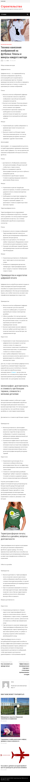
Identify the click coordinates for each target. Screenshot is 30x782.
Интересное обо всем (6, 44)
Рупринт (14, 372)
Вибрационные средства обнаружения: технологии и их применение (12, 718)
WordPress (3, 779)
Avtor (8, 60)
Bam (8, 779)
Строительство (11, 6)
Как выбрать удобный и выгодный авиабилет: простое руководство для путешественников (14, 766)
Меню (4, 14)
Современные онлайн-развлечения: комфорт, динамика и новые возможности (14, 740)
